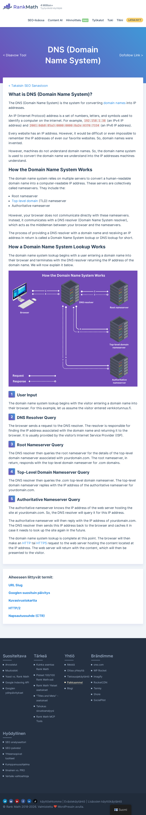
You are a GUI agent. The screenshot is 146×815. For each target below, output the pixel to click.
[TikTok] (35, 801)
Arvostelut (11, 664)
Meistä (71, 664)
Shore (97, 694)
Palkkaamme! (75, 682)
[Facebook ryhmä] (11, 801)
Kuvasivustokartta (23, 600)
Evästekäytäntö (74, 801)
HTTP (26, 543)
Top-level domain (25, 201)
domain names (114, 103)
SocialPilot (100, 700)
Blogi (70, 688)
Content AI (55, 20)
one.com (99, 664)
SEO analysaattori (15, 742)
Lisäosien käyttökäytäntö (105, 801)
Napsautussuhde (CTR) (27, 616)
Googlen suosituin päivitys (29, 593)
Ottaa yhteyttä (75, 670)
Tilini (120, 20)
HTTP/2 (14, 608)
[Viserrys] (5, 801)
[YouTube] (17, 801)
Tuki (110, 20)
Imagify (98, 676)
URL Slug (15, 585)
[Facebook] (23, 801)
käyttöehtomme (51, 801)
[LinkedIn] (29, 801)
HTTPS (41, 543)
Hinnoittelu (73, 20)
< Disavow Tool (14, 55)
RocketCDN (100, 682)
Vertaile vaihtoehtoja (17, 776)
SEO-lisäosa (36, 20)
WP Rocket (100, 670)
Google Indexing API (17, 682)
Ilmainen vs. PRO (15, 770)
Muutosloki (11, 670)
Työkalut (98, 20)
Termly (97, 688)
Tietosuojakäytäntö (78, 676)
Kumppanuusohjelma (17, 764)
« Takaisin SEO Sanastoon (28, 85)
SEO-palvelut (13, 747)
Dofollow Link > (131, 55)
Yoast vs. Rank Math (17, 676)
